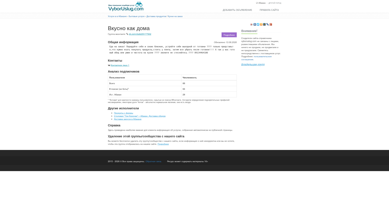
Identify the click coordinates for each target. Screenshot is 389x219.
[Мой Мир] (264, 23)
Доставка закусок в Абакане (127, 118)
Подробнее (229, 34)
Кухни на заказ (175, 16)
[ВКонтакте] (254, 23)
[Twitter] (258, 23)
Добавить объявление (237, 9)
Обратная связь (153, 161)
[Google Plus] (270, 23)
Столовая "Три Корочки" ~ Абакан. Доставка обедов (139, 115)
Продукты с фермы (123, 112)
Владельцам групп (253, 64)
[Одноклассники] (261, 23)
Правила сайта (269, 9)
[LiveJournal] (267, 23)
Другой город (275, 3)
